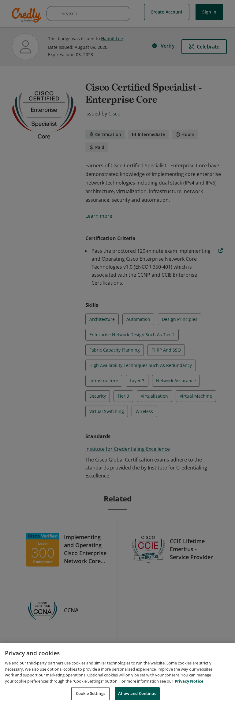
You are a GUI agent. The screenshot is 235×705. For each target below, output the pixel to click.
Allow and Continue (137, 693)
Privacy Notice (189, 681)
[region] (117, 674)
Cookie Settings (90, 693)
